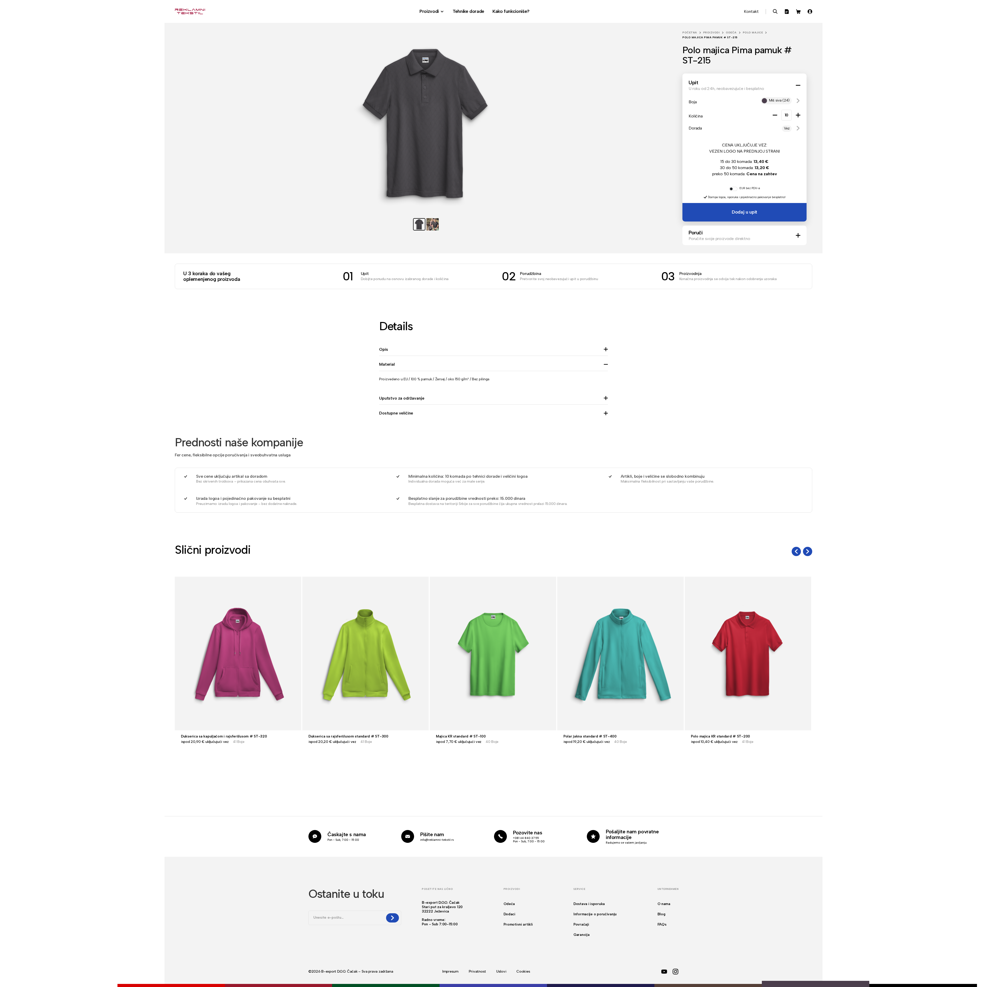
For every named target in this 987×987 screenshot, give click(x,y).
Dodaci (509, 914)
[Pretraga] (775, 11)
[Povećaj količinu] (798, 115)
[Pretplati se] (392, 918)
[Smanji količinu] (775, 115)
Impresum (450, 972)
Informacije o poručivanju (595, 914)
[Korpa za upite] (786, 11)
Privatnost (477, 972)
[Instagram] (675, 971)
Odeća (731, 32)
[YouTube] (664, 971)
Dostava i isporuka (589, 904)
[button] (798, 100)
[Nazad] (796, 551)
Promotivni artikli (518, 924)
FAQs (661, 924)
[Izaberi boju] (64, 984)
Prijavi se (810, 11)
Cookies (523, 972)
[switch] (733, 189)
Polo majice (753, 32)
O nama (663, 904)
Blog (661, 914)
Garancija (581, 935)
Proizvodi (711, 32)
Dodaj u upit (744, 212)
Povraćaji (581, 924)
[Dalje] (807, 551)
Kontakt (751, 11)
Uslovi (501, 972)
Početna (689, 32)
